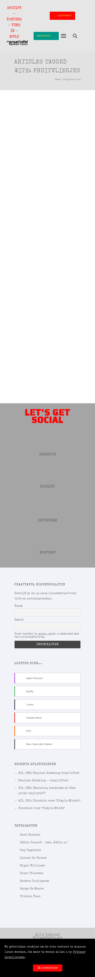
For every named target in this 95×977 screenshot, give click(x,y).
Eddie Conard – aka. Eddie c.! (43, 842)
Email (19, 619)
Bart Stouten (30, 834)
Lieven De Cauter (33, 858)
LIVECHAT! (65, 16)
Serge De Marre (32, 888)
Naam (18, 606)
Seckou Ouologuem (34, 881)
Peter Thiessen (32, 873)
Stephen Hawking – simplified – (44, 780)
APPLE (14, 37)
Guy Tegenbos (30, 850)
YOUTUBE (14, 20)
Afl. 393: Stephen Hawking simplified (48, 773)
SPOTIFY (14, 8)
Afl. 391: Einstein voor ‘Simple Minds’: (49, 800)
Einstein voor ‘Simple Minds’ (41, 808)
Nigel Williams (32, 865)
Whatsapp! (44, 36)
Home (58, 79)
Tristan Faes (30, 896)
